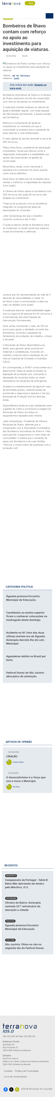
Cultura (10, 940)
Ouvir (31, 3)
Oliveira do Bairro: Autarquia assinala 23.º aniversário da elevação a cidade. (23, 906)
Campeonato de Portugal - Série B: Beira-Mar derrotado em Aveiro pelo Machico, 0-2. (26, 883)
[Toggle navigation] (49, 15)
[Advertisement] (27, 263)
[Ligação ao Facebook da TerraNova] (5, 1089)
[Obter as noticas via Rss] (17, 1089)
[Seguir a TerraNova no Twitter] (11, 1089)
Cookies (8, 1071)
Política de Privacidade (27, 1071)
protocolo (25, 75)
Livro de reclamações (15, 1076)
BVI (17, 75)
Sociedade (11, 898)
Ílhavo (16, 78)
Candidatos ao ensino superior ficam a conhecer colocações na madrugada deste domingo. (26, 616)
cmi (13, 75)
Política (10, 921)
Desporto (11, 876)
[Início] (11, 3)
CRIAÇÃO (11, 756)
